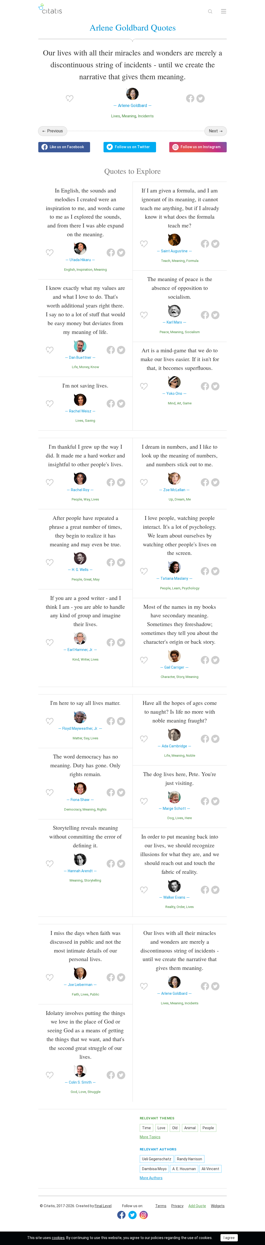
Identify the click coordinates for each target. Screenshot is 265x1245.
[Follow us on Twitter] (130, 147)
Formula (192, 261)
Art (179, 403)
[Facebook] (121, 1215)
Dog (170, 818)
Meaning (129, 116)
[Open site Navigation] (223, 11)
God (74, 1092)
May (96, 579)
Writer (85, 659)
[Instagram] (143, 1215)
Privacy (177, 1206)
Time (146, 1128)
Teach (165, 261)
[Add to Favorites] (69, 98)
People (77, 499)
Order (180, 907)
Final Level (103, 1206)
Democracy (72, 809)
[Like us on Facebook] (64, 147)
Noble (190, 755)
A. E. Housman (184, 1169)
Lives (115, 116)
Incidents (146, 116)
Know (95, 367)
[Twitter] (132, 1215)
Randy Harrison (189, 1159)
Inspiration (84, 269)
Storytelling (92, 880)
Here (188, 818)
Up (171, 499)
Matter (77, 738)
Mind (171, 403)
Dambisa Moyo (154, 1169)
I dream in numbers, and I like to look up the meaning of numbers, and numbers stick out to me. (180, 455)
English (69, 269)
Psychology (190, 588)
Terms (160, 1206)
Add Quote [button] (197, 1206)
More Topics (150, 1137)
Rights (102, 809)
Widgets (218, 1206)
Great (88, 579)
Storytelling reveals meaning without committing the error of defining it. (85, 836)
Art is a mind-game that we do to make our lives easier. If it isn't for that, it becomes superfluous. (180, 358)
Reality (170, 907)
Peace (164, 332)
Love (82, 1092)
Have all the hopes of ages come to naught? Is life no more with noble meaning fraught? (180, 711)
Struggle (93, 1092)
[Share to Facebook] (190, 98)
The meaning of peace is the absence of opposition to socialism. (179, 287)
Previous (55, 130)
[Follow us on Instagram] (198, 147)
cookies (58, 1238)
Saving (90, 421)
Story (180, 677)
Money (84, 367)
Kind (75, 659)
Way (87, 499)
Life (75, 367)
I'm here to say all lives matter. (85, 702)
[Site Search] (210, 11)
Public (94, 994)
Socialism (192, 332)
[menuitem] (160, 1206)
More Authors (151, 1178)
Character (168, 677)
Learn (176, 588)
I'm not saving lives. (85, 385)
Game (187, 403)
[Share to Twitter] (200, 98)
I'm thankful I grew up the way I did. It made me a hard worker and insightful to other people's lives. (85, 455)
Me (188, 499)
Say (86, 738)
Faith (75, 994)
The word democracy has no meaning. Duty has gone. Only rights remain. (85, 765)
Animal (190, 1128)
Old (175, 1128)
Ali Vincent (210, 1169)
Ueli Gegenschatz (156, 1159)
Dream (180, 499)
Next (213, 130)
